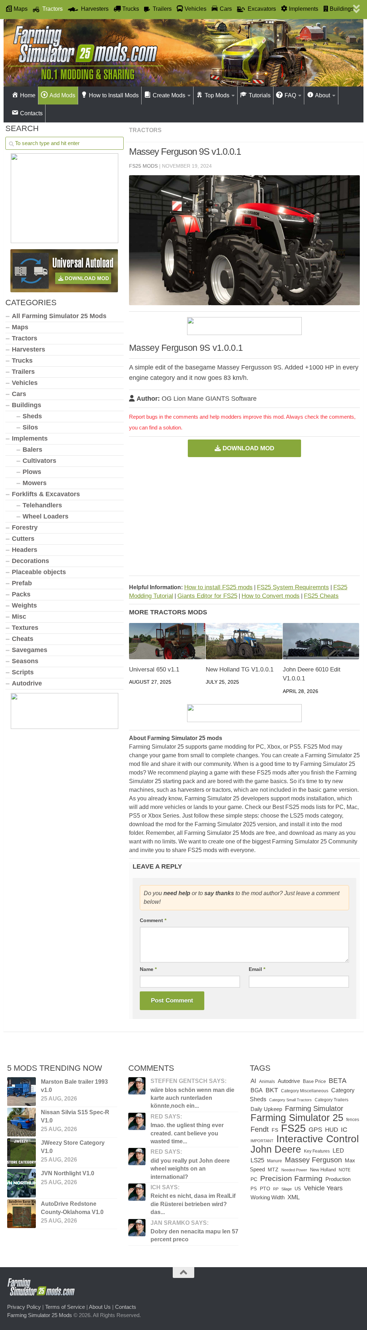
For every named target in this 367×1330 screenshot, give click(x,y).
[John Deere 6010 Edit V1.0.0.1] (321, 641)
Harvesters (28, 349)
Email (257, 969)
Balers (32, 449)
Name (148, 969)
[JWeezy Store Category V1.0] (21, 1152)
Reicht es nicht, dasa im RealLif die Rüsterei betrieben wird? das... (193, 1204)
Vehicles (25, 382)
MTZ (273, 1169)
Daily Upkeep (266, 1109)
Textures (25, 627)
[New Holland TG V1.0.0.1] (244, 641)
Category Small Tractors (290, 1100)
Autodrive (27, 683)
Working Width (268, 1197)
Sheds (32, 416)
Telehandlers (42, 505)
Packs (21, 594)
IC (344, 1129)
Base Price (314, 1081)
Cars (19, 393)
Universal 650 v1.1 (154, 669)
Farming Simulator (314, 1108)
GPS (315, 1129)
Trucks (22, 360)
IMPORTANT (262, 1141)
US (298, 1188)
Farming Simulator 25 (297, 1117)
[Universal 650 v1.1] (167, 641)
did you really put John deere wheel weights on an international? (190, 1169)
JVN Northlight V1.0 (67, 1173)
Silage (286, 1189)
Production (338, 1179)
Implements (30, 438)
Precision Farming (291, 1178)
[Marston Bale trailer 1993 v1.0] (21, 1091)
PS (254, 1188)
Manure (274, 1161)
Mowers (35, 483)
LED (338, 1151)
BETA (338, 1080)
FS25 (293, 1128)
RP (275, 1189)
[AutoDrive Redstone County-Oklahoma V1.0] (21, 1213)
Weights (24, 605)
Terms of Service (65, 1307)
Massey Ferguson (313, 1160)
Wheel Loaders (45, 516)
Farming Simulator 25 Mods (39, 1315)
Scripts (23, 672)
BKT (272, 1090)
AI (253, 1080)
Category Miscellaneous (304, 1090)
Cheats (22, 638)
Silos (30, 427)
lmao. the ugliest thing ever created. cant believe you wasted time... (187, 1133)
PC (254, 1179)
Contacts (125, 1307)
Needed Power (294, 1170)
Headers (24, 549)
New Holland (323, 1169)
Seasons (25, 661)
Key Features (317, 1151)
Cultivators (39, 460)
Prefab (22, 583)
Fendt (260, 1129)
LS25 (257, 1160)
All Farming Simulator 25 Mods (59, 316)
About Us (100, 1307)
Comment (153, 920)
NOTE (345, 1169)
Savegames (29, 650)
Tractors (145, 130)
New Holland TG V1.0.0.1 (239, 669)
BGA (257, 1090)
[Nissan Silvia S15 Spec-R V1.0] (21, 1122)
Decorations (30, 560)
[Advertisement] (244, 516)
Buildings (26, 405)
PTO (265, 1188)
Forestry (25, 527)
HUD (331, 1129)
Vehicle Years (323, 1188)
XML (293, 1197)
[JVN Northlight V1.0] (21, 1183)
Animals (267, 1081)
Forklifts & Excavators (46, 494)
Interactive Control (317, 1138)
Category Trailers (331, 1099)
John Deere (276, 1149)
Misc (19, 616)
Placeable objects (39, 572)
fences (352, 1119)
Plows (32, 471)
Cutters (23, 538)
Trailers (23, 371)
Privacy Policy (24, 1307)
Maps (20, 327)
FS (275, 1130)
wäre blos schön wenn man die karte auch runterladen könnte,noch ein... (192, 1098)
